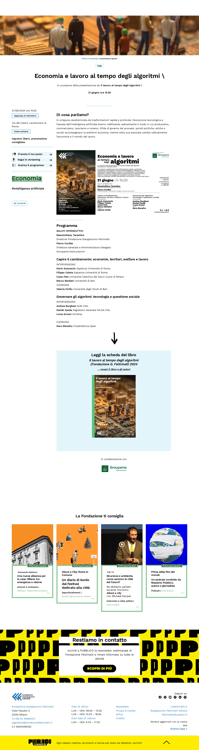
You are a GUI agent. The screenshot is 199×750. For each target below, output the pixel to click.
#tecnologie (113, 604)
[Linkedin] (180, 697)
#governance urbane (80, 596)
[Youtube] (170, 697)
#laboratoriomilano (37, 590)
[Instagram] (175, 697)
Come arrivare (21, 131)
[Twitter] (165, 697)
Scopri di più (99, 668)
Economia (27, 178)
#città (65, 596)
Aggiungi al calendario (25, 115)
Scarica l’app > (178, 728)
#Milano (21, 590)
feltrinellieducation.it (174, 714)
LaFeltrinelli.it (179, 706)
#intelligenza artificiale (28, 188)
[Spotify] (185, 697)
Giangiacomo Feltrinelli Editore (168, 710)
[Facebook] (160, 697)
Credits (120, 718)
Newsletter (122, 706)
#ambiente (167, 590)
